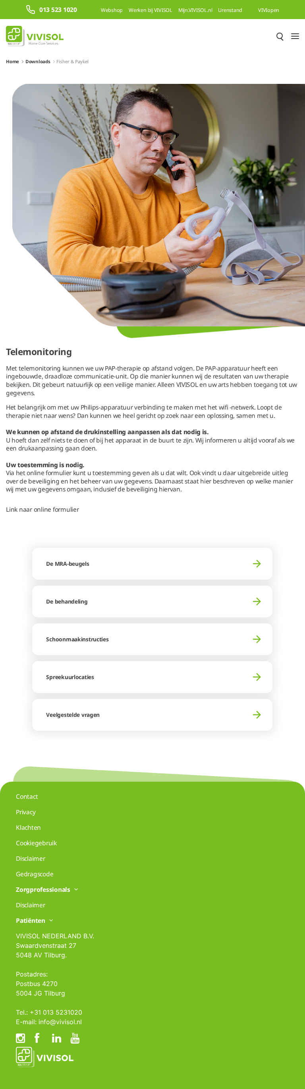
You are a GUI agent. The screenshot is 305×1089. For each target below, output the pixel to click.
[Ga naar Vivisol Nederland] (35, 36)
